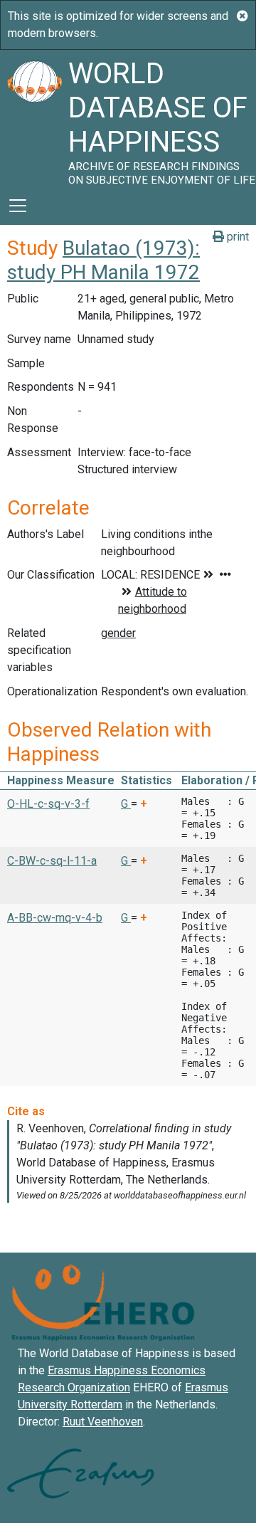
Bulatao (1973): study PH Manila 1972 (103, 260)
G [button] (126, 804)
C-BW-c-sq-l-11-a (52, 861)
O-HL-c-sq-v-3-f (48, 804)
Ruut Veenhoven (103, 1421)
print (236, 236)
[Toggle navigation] (17, 205)
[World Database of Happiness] (34, 118)
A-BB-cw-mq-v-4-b (54, 917)
